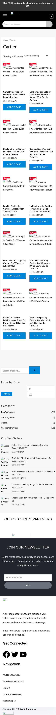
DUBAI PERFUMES (12, 694)
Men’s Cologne (8, 412)
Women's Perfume (9, 428)
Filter (7, 394)
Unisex (4, 422)
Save (8, 64)
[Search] (34, 370)
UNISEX (6, 688)
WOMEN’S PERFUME (13, 681)
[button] (5, 16)
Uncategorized (8, 417)
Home (5, 40)
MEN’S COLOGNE (11, 675)
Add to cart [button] (14, 107)
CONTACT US (9, 701)
